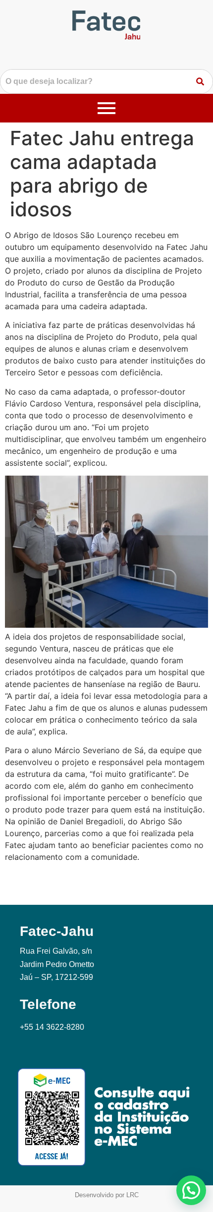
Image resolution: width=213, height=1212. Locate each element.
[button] (191, 1190)
